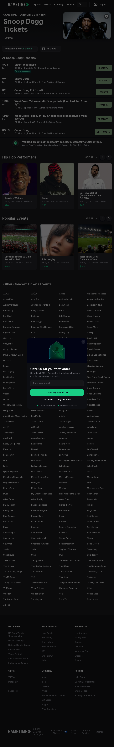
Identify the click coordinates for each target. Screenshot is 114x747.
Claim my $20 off (55, 392)
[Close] (83, 342)
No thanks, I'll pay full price (57, 399)
